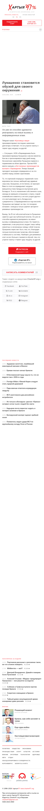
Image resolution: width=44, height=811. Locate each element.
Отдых (10, 757)
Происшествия (8, 751)
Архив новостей (29, 14)
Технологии (25, 754)
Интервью (14, 754)
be (13, 17)
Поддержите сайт (12, 23)
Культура (27, 751)
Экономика (26, 748)
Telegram (24, 300)
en (20, 17)
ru (17, 17)
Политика (6, 748)
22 (21, 91)
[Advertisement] (22, 56)
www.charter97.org (27, 788)
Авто (4, 757)
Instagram (24, 296)
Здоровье (36, 754)
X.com (10, 291)
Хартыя (22, 7)
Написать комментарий (22, 272)
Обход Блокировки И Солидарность (16, 760)
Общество (16, 748)
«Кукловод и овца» (22, 141)
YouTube (24, 286)
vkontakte (24, 291)
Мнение (5, 706)
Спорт (18, 751)
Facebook (10, 286)
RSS (10, 300)
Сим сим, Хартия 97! (32, 23)
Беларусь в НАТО (21, 763)
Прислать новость (12, 14)
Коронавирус (7, 763)
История (36, 751)
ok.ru (10, 296)
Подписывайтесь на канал (22, 261)
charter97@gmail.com (10, 799)
